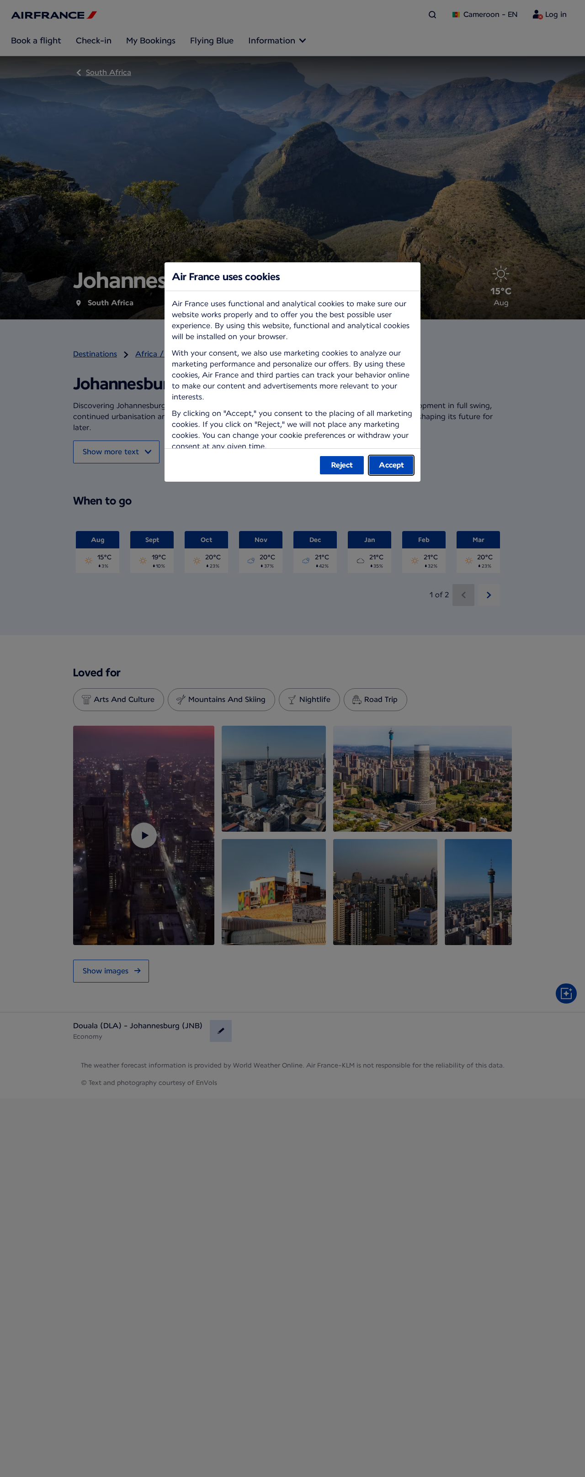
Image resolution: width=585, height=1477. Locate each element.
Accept (391, 465)
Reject (342, 465)
